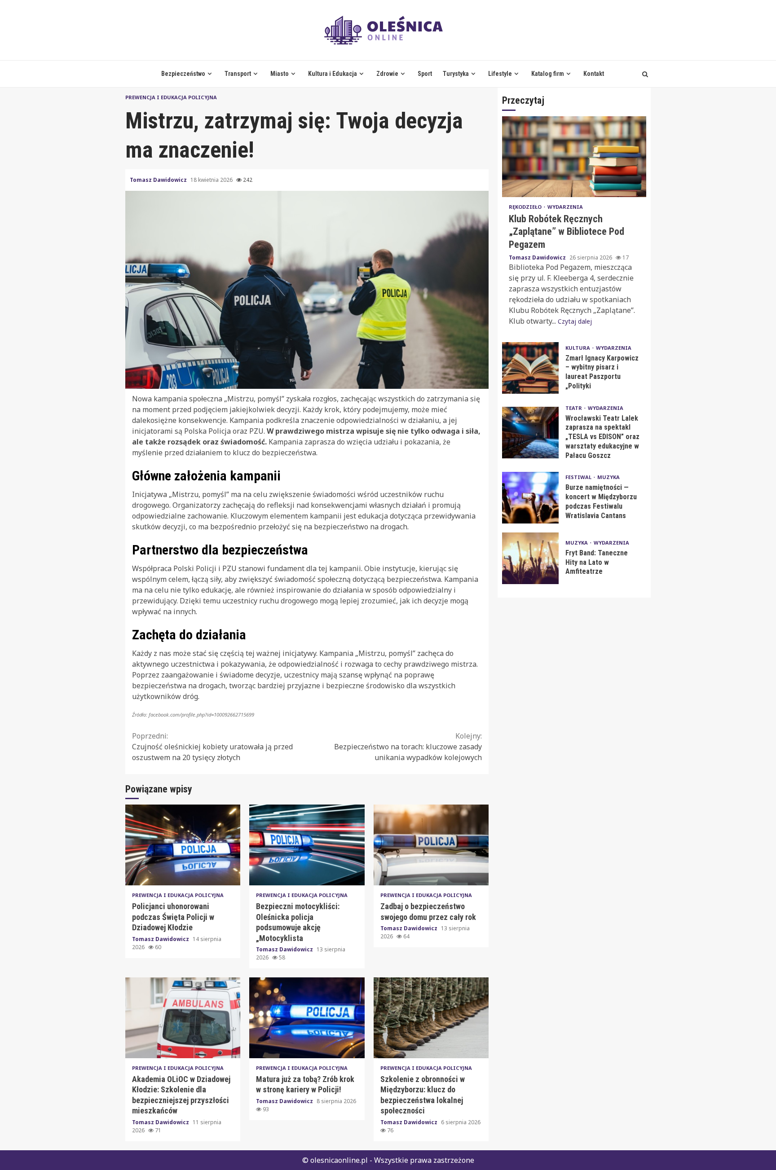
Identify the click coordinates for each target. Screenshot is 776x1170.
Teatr (574, 407)
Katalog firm (547, 73)
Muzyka (608, 477)
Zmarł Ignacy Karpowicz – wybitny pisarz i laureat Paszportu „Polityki (530, 367)
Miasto (279, 73)
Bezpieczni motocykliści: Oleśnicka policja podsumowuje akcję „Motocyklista (306, 845)
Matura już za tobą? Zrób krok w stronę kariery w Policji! (306, 1017)
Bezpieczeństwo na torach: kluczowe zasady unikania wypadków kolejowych (408, 746)
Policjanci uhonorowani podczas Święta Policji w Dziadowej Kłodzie (182, 845)
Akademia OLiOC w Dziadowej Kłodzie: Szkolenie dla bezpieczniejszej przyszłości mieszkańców (182, 1017)
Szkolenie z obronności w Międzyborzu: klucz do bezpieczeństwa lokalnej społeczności (431, 1017)
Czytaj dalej (575, 321)
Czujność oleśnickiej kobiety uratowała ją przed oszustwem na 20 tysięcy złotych (212, 746)
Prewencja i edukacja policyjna (171, 97)
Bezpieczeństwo (183, 73)
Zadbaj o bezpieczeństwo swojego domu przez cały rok (431, 845)
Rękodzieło (526, 206)
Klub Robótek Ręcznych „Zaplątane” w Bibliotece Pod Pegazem (574, 156)
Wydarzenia (565, 206)
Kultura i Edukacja (332, 73)
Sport (425, 73)
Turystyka (456, 73)
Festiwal (579, 477)
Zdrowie (387, 73)
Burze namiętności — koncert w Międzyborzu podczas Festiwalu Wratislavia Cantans (530, 497)
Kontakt (593, 73)
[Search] (645, 74)
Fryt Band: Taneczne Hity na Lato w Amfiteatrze (530, 558)
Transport (238, 73)
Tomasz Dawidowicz (159, 180)
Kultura (578, 347)
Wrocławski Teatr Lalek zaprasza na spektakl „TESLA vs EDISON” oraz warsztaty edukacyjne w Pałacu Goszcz (530, 432)
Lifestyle (500, 73)
